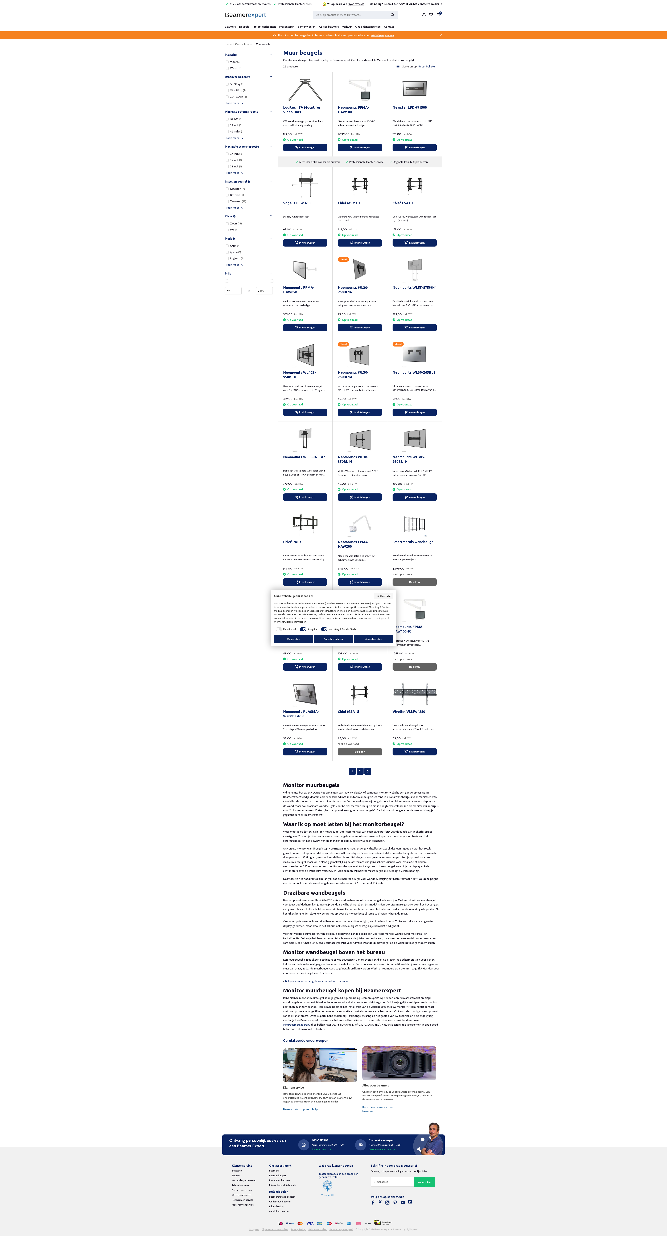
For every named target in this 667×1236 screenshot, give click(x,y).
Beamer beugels (277, 1175)
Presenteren (286, 26)
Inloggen (254, 1229)
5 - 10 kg (237, 84)
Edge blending (276, 1206)
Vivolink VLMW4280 (409, 712)
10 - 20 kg (238, 90)
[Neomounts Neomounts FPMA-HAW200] (360, 524)
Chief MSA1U (348, 712)
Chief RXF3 (292, 542)
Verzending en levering (244, 1180)
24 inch (236, 153)
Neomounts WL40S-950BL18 (299, 374)
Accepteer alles (373, 639)
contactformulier (428, 4)
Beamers (230, 26)
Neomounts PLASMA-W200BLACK (301, 714)
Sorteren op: (409, 66)
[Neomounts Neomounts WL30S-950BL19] (415, 439)
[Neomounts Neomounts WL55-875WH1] (415, 270)
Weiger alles (293, 639)
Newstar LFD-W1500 (410, 107)
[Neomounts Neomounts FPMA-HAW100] (360, 90)
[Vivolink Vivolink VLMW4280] (415, 694)
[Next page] (367, 771)
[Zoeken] (392, 15)
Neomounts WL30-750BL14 (353, 374)
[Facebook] (373, 1203)
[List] (398, 66)
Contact (389, 26)
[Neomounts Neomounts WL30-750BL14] (360, 355)
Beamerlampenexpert (341, 1229)
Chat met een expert (380, 1149)
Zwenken (238, 201)
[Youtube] (403, 1203)
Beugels (244, 26)
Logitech (237, 258)
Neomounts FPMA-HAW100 (353, 109)
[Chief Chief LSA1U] (415, 185)
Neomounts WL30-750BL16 (353, 289)
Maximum (264, 290)
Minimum (233, 290)
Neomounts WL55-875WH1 (415, 287)
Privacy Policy (298, 1229)
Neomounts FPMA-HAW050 (298, 289)
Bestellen (237, 1170)
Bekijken (414, 582)
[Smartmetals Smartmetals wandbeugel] (415, 524)
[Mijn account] (424, 15)
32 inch (236, 125)
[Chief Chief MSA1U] (360, 694)
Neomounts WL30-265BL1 (414, 372)
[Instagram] (387, 1203)
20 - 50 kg (238, 96)
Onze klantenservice (368, 26)
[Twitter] (380, 1203)
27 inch (236, 160)
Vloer (235, 61)
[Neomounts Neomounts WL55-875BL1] (305, 439)
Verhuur (347, 26)
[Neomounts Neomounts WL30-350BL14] (360, 439)
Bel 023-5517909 (394, 4)
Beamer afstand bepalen (282, 1196)
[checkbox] (285, 629)
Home (228, 44)
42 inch (236, 131)
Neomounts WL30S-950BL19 (409, 459)
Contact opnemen (242, 1190)
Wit (234, 230)
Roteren (237, 195)
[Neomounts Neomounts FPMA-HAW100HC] (415, 609)
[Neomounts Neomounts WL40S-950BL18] (305, 355)
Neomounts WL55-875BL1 (304, 457)
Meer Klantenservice (243, 1204)
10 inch (236, 118)
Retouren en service (242, 1199)
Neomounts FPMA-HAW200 (353, 544)
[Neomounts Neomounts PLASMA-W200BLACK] (305, 694)
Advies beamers (329, 26)
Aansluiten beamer (279, 1211)
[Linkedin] (410, 1203)
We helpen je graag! (382, 35)
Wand (236, 68)
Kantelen (237, 188)
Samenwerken (306, 26)
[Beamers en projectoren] (246, 15)
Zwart (236, 223)
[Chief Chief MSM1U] (360, 185)
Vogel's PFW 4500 (297, 203)
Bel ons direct (319, 1149)
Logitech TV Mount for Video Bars (301, 109)
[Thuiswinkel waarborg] (382, 1222)
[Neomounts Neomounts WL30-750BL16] (360, 270)
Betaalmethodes (317, 1229)
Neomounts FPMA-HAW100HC (408, 629)
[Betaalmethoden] (280, 1223)
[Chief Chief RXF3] (305, 524)
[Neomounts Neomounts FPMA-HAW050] (305, 270)
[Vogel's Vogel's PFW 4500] (305, 185)
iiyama (235, 252)
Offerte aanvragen (241, 1195)
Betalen (236, 1175)
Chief (235, 245)
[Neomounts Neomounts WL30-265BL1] (415, 355)
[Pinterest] (395, 1203)
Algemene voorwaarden (275, 1229)
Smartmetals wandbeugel (414, 542)
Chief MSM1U (349, 203)
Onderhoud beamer (279, 1201)
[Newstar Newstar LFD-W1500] (415, 90)
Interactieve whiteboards (282, 1185)
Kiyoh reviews (356, 4)
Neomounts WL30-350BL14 (353, 459)
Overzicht (385, 596)
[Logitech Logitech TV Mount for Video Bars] (305, 90)
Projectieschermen (264, 26)
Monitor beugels (244, 44)
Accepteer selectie (333, 639)
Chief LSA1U (403, 203)
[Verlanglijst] (431, 15)
